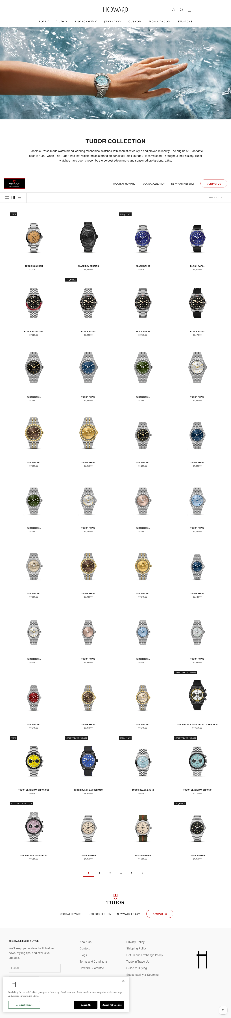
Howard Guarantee (92, 968)
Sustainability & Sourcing (142, 974)
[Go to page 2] (142, 873)
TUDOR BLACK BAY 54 (143, 789)
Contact (85, 948)
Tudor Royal (34, 397)
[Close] (123, 981)
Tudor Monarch (34, 266)
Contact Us (214, 183)
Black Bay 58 (88, 331)
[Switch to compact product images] (19, 197)
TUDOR (62, 21)
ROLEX (44, 21)
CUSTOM (135, 21)
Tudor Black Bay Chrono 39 (33, 789)
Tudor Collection (153, 183)
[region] (66, 994)
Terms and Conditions (94, 961)
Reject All (86, 1004)
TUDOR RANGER (88, 855)
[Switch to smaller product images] (13, 197)
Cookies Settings (24, 1004)
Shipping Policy (136, 948)
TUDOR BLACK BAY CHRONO (197, 789)
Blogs (83, 955)
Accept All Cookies (112, 1004)
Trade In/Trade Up (137, 961)
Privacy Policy (135, 942)
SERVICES (185, 21)
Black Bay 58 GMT (33, 331)
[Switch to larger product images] (7, 197)
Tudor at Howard (124, 183)
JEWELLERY (112, 21)
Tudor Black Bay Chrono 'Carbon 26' (197, 724)
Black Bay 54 (143, 266)
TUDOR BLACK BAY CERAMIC (88, 789)
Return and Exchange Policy (144, 955)
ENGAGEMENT (86, 21)
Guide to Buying (136, 968)
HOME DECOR (160, 21)
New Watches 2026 (182, 183)
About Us (85, 942)
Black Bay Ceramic (88, 266)
